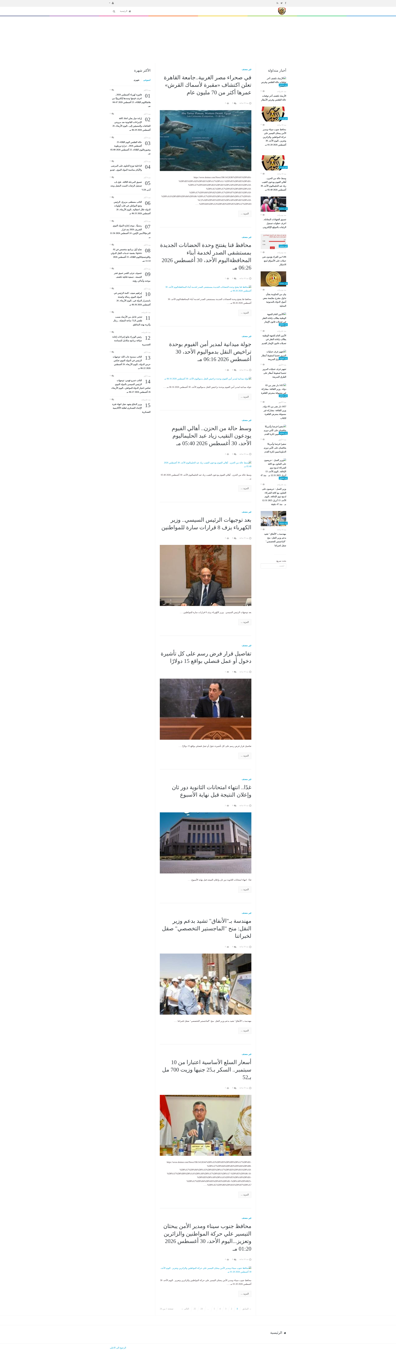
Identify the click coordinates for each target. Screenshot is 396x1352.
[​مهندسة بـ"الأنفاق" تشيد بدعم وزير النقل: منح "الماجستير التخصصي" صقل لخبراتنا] (273, 518)
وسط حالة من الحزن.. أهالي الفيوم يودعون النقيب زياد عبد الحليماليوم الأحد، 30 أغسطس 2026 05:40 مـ (273, 184)
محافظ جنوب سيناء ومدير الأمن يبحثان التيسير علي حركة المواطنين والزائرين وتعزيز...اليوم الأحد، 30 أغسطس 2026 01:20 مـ (274, 137)
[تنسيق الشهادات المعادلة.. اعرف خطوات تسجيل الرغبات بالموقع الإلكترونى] (273, 204)
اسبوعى (147, 80)
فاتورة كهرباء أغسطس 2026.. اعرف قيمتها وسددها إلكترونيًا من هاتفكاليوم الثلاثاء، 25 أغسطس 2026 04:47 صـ (131, 100)
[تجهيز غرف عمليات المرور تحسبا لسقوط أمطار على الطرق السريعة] (273, 355)
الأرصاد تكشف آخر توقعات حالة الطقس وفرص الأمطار (273, 98)
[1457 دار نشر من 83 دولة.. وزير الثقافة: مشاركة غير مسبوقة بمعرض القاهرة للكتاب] (273, 391)
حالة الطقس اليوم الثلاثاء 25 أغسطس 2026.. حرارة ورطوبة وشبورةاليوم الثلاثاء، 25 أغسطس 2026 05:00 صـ (130, 147)
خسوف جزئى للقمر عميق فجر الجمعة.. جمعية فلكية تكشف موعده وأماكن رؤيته (132, 276)
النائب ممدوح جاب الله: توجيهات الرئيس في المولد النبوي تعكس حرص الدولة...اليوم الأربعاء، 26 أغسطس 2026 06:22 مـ (132, 362)
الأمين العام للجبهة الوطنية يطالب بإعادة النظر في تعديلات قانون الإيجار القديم (274, 339)
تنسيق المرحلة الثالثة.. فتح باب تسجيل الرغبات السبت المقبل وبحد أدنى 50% (130, 185)
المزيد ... (245, 213)
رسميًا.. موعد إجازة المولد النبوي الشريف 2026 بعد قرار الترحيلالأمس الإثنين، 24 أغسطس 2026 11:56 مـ (130, 231)
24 (201, 1309)
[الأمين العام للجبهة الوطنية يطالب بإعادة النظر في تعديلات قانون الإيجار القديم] (273, 320)
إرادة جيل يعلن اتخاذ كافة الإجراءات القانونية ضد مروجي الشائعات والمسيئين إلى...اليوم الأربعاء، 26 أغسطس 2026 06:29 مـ (131, 124)
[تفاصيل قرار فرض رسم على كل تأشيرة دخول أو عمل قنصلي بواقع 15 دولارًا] (206, 709)
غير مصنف (246, 69)
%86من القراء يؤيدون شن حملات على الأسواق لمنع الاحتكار (274, 261)
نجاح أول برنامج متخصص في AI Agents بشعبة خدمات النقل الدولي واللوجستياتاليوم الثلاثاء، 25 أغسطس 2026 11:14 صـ (131, 255)
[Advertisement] (198, 39)
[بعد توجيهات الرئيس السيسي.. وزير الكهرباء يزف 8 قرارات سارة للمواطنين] (206, 575)
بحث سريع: (281, 561)
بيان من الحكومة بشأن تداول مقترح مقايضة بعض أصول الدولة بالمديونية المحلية (274, 300)
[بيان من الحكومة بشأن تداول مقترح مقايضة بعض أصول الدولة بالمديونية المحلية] (273, 279)
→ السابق (246, 1309)
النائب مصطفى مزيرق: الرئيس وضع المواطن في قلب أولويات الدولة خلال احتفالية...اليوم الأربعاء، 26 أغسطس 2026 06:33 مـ (132, 207)
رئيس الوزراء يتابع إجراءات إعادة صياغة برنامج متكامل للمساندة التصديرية (131, 340)
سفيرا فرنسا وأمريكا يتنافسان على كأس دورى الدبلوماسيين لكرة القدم (275, 448)
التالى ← (185, 1309)
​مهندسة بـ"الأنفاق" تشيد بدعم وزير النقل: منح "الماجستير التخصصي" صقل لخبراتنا (275, 540)
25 (195, 1309)
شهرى (136, 80)
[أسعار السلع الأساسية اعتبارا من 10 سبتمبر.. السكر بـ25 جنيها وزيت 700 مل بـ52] (206, 1125)
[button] (111, 3)
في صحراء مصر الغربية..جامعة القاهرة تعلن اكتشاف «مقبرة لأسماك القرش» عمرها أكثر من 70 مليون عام (207, 85)
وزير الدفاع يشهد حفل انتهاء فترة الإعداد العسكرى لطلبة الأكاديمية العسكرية (131, 407)
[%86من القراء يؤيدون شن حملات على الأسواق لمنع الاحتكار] (273, 241)
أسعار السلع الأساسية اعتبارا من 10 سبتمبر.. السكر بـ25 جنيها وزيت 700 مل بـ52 (206, 1069)
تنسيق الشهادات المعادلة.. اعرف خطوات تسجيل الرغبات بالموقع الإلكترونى (274, 223)
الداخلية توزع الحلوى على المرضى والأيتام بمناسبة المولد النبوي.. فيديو (130, 167)
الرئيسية (124, 11)
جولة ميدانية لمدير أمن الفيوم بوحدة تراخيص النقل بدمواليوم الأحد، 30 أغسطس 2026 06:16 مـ (210, 351)
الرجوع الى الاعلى (118, 1348)
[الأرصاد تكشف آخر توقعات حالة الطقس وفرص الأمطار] (273, 82)
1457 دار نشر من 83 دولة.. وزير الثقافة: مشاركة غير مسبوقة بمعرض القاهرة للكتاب (274, 412)
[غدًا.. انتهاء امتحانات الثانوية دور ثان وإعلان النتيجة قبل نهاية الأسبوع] (206, 843)
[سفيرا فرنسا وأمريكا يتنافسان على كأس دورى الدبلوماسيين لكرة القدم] (273, 430)
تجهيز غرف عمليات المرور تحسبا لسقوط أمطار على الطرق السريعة (274, 373)
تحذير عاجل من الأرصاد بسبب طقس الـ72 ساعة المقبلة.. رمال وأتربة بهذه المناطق (132, 320)
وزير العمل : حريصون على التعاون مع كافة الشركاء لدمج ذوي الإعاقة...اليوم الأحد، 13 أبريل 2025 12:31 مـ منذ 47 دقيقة (274, 496)
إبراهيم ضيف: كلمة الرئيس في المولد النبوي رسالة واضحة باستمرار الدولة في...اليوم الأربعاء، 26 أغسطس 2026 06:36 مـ (132, 298)
